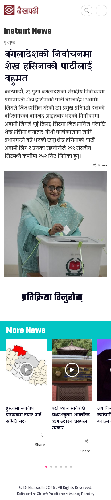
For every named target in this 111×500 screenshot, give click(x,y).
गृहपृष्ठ (9, 42)
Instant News (28, 31)
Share (102, 165)
